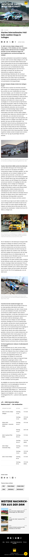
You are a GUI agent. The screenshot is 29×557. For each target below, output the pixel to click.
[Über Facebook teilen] (2, 42)
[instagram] (10, 538)
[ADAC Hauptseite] (26, 4)
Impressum (6, 554)
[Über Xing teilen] (15, 42)
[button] (26, 554)
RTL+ (12, 395)
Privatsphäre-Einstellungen (20, 554)
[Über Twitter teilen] (10, 42)
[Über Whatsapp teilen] (4, 42)
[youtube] (16, 538)
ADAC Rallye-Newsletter (16, 542)
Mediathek (10, 393)
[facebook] (8, 538)
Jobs (3, 542)
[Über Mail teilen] (7, 42)
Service (7, 542)
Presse (25, 542)
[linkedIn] (18, 538)
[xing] (21, 538)
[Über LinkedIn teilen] (12, 42)
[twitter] (13, 538)
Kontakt (14, 543)
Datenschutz (11, 554)
